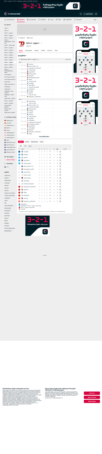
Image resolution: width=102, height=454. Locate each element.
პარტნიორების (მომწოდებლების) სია (53, 397)
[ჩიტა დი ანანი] (22, 175)
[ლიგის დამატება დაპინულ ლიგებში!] (41, 43)
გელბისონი (27, 160)
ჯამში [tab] (21, 146)
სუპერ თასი (7, 81)
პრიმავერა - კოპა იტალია (8, 92)
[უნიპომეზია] (22, 181)
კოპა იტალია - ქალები (8, 106)
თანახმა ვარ (92, 393)
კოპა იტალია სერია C (9, 77)
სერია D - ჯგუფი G (8, 62)
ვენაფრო (26, 189)
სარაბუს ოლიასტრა (29, 183)
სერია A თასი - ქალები (8, 109)
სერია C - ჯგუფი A (8, 33)
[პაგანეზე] (22, 151)
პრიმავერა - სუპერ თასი (9, 95)
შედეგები (36, 50)
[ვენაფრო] (22, 189)
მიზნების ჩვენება (92, 401)
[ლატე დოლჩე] (22, 163)
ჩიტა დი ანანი (27, 175)
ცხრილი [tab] (21, 141)
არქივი (56, 50)
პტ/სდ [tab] (41, 141)
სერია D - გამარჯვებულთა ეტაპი (8, 71)
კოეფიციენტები (28, 50)
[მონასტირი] (22, 195)
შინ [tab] (25, 146)
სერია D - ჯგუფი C (8, 52)
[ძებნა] (80, 14)
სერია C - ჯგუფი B (8, 35)
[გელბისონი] (22, 160)
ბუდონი (26, 157)
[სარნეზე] (22, 154)
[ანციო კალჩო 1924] (22, 166)
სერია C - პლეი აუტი (9, 45)
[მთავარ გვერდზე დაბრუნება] (15, 14)
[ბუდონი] (22, 157)
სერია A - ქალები (8, 100)
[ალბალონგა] (22, 172)
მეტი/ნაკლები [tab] (34, 141)
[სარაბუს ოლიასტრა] (22, 184)
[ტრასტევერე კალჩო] (22, 169)
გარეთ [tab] (30, 146)
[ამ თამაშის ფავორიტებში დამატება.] (19, 65)
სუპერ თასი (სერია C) (9, 84)
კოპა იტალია (7, 74)
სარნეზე (26, 154)
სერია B (6, 30)
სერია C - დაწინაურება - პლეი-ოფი (9, 41)
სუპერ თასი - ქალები (9, 112)
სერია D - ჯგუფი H (8, 64)
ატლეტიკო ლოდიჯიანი (30, 186)
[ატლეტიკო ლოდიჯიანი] (22, 187)
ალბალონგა (27, 172)
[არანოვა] (22, 198)
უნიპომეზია (27, 181)
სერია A (6, 28)
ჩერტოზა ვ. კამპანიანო (29, 201)
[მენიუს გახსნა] (96, 14)
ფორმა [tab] (27, 141)
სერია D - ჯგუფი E (8, 57)
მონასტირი (26, 195)
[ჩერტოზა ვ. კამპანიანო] (22, 201)
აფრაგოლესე (27, 178)
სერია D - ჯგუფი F (8, 60)
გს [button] (54, 149)
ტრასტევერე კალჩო (29, 169)
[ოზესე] (22, 192)
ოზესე (25, 192)
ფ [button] (44, 149)
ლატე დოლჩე (27, 163)
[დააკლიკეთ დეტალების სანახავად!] (45, 65)
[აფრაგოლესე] (22, 178)
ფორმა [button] (65, 149)
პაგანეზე (26, 151)
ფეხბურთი (22, 37)
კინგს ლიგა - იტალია (9, 98)
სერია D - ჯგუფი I (8, 67)
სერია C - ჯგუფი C (8, 38)
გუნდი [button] (22, 149)
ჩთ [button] (39, 149)
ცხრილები (49, 50)
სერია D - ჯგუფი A (8, 47)
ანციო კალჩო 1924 (28, 166)
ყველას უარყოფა (92, 397)
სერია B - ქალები (8, 103)
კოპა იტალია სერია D (10, 79)
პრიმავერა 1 (7, 86)
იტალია (31, 37)
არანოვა (26, 198)
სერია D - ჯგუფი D (8, 55)
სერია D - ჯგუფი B (8, 50)
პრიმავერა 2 (7, 89)
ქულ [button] (57, 149)
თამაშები (43, 50)
